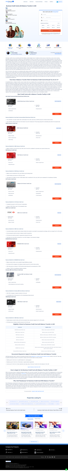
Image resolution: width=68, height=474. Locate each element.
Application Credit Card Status (45, 401)
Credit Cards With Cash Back (34, 401)
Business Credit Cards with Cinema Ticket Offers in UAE (50, 410)
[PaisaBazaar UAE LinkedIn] (50, 457)
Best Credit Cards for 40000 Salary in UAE (55, 433)
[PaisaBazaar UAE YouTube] (52, 457)
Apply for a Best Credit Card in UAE (38, 391)
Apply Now (57, 113)
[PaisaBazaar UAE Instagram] (54, 457)
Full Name (44, 14)
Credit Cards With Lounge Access (23, 401)
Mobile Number (48, 17)
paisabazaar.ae (21, 467)
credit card (24, 373)
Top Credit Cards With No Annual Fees (40, 403)
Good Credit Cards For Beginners (14, 403)
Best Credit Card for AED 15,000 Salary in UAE (40, 433)
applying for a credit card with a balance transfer (40, 356)
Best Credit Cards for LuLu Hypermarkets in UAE (12, 433)
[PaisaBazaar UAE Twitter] (48, 457)
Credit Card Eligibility (51, 403)
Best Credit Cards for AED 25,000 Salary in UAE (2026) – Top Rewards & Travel (26, 433)
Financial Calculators (40, 452)
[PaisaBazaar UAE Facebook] (46, 457)
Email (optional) (45, 20)
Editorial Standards (58, 53)
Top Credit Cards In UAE (13, 401)
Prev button (5, 431)
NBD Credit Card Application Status (56, 401)
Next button (63, 431)
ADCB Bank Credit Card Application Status (27, 403)
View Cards (51, 30)
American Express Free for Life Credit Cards (15, 410)
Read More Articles (34, 441)
